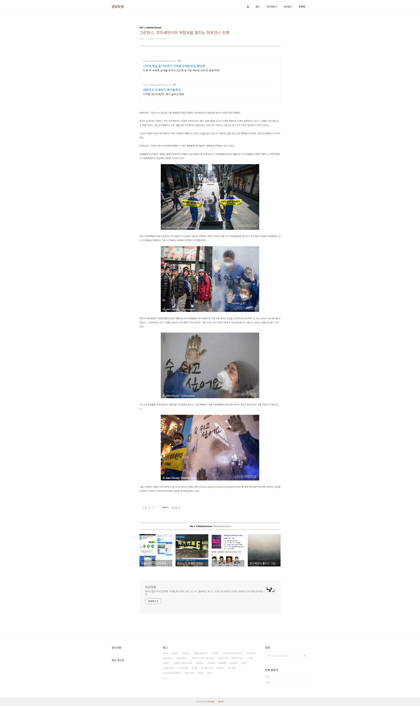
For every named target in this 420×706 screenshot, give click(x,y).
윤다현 (234, 663)
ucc (210, 672)
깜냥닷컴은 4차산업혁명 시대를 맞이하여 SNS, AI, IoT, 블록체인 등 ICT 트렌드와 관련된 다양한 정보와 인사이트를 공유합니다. (205, 593)
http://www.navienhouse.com (159, 61)
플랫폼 (223, 663)
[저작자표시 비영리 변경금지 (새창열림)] (175, 507)
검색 (305, 655)
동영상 (200, 663)
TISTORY (211, 701)
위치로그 (288, 6)
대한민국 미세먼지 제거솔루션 (162, 90)
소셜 (166, 653)
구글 (250, 658)
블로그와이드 (201, 653)
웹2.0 (176, 653)
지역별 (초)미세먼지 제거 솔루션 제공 (163, 94)
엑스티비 (190, 672)
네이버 (251, 653)
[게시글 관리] (154, 507)
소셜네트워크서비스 (233, 653)
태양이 (221, 668)
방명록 (302, 6)
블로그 (167, 663)
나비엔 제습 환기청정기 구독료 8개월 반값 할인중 (174, 66)
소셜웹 (232, 668)
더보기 (165, 678)
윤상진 (187, 653)
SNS (202, 672)
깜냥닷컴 (118, 6)
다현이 (216, 653)
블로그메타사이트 (183, 663)
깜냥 (245, 663)
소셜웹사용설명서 (172, 672)
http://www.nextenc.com (157, 84)
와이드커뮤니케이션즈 (203, 658)
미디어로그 (271, 6)
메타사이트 (238, 658)
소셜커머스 (169, 668)
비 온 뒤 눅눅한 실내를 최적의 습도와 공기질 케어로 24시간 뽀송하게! (181, 70)
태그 (258, 6)
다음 (195, 668)
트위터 (212, 663)
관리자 (221, 701)
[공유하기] (149, 507)
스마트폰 (184, 668)
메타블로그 (183, 658)
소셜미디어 (207, 668)
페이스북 (223, 658)
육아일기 (168, 658)
